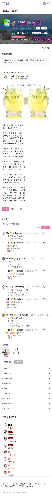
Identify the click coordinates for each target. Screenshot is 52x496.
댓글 (43, 233)
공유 (44, 28)
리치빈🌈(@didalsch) (19, 76)
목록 (5, 209)
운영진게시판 (7, 378)
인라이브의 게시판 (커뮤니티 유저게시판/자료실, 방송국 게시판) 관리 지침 (25, 61)
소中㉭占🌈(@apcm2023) (17, 258)
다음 (20, 209)
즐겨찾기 (33, 22)
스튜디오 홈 (44, 48)
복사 (38, 28)
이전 (12, 209)
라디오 (18, 362)
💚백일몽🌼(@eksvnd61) (17, 314)
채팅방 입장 (8, 362)
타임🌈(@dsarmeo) (14, 233)
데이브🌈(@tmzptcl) (15, 286)
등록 (45, 227)
